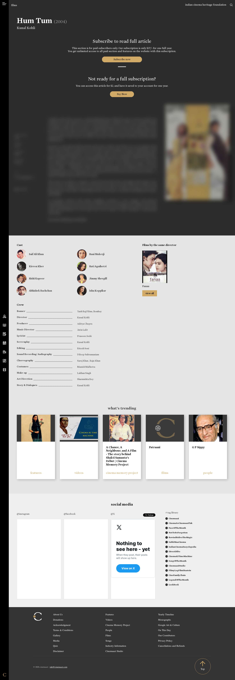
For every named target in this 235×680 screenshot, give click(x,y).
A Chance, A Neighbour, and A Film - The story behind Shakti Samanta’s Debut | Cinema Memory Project (121, 455)
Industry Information (116, 645)
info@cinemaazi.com (58, 666)
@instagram (23, 513)
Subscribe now (121, 59)
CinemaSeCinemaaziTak (180, 523)
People (109, 630)
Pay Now (122, 94)
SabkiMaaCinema (177, 542)
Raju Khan (95, 360)
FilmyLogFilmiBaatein (180, 570)
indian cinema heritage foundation (205, 4)
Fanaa (145, 286)
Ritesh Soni (83, 348)
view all (149, 293)
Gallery (56, 635)
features (36, 473)
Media (56, 640)
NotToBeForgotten (178, 532)
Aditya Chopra (84, 323)
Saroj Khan (83, 360)
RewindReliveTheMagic (180, 537)
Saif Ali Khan (36, 254)
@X (113, 513)
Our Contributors (166, 635)
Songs (109, 640)
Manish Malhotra (86, 366)
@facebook (69, 513)
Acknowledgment (61, 624)
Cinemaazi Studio (114, 651)
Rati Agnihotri (97, 266)
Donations (58, 619)
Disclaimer (58, 651)
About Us (58, 614)
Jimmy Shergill (98, 278)
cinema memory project (122, 473)
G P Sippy (198, 447)
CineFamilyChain (177, 575)
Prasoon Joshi (84, 336)
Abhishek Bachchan (40, 290)
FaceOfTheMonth (177, 528)
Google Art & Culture (169, 624)
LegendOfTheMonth (179, 580)
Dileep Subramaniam (88, 354)
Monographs (164, 619)
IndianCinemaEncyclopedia (182, 547)
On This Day (164, 630)
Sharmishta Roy (85, 379)
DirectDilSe (174, 551)
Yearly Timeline (166, 614)
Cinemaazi (174, 518)
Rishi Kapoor (36, 278)
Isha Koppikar (97, 290)
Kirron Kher (36, 266)
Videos (109, 619)
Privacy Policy (165, 640)
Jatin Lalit (82, 329)
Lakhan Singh (84, 373)
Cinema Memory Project (118, 624)
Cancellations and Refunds (171, 645)
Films (108, 635)
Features (110, 614)
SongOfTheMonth (177, 561)
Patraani (154, 447)
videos (78, 473)
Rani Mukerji (96, 254)
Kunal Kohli (26, 28)
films (14, 5)
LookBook (174, 584)
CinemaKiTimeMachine (180, 556)
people (208, 473)
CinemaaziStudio (177, 566)
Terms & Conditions (63, 630)
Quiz (55, 645)
